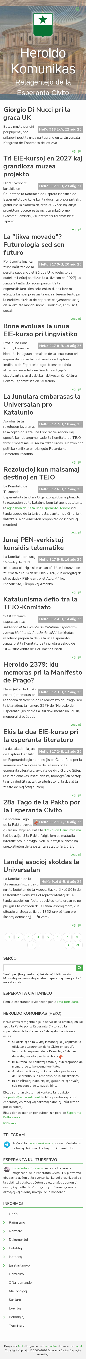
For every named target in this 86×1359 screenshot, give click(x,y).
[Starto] (43, 25)
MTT (20, 1346)
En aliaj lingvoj (19, 1265)
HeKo (13, 1213)
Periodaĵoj (16, 1317)
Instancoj (15, 1256)
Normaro (15, 1231)
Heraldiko (16, 1274)
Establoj (15, 1248)
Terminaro (16, 1325)
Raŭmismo (17, 1222)
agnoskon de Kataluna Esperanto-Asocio (38, 508)
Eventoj (15, 1308)
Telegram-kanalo (40, 1143)
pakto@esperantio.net (24, 1097)
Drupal (77, 1346)
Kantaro (15, 1299)
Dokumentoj (18, 1239)
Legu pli (77, 152)
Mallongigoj (18, 1291)
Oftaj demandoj (20, 1282)
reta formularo (67, 1001)
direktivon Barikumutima (62, 830)
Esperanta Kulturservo (28, 1168)
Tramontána (49, 1346)
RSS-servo (11, 1123)
